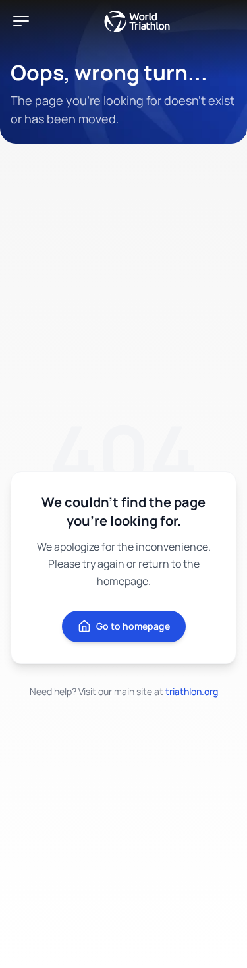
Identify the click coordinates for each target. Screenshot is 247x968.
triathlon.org (191, 691)
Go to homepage (133, 626)
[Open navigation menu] (21, 21)
